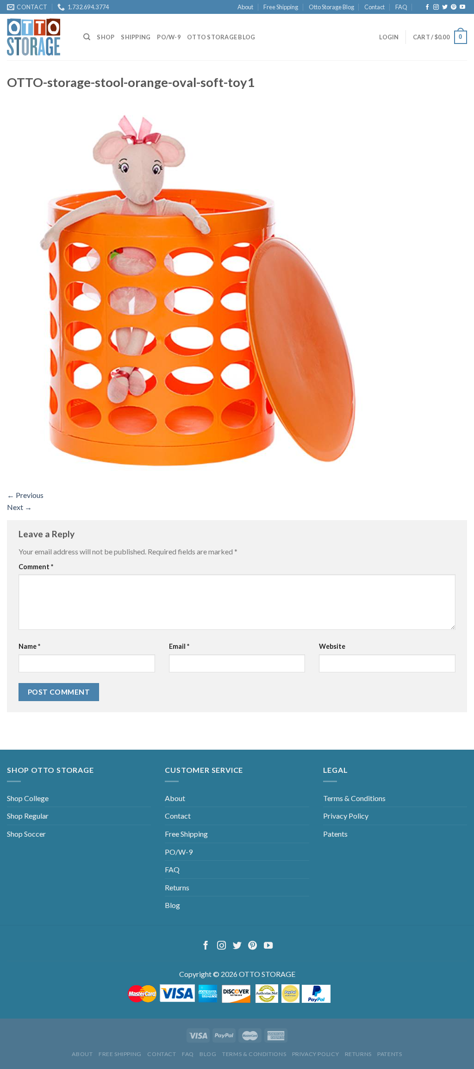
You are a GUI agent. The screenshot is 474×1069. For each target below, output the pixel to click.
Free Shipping (280, 7)
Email (179, 646)
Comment (36, 567)
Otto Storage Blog (331, 7)
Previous (25, 495)
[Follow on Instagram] (436, 7)
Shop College (28, 798)
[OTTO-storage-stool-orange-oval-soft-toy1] (192, 291)
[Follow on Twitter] (445, 7)
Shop (105, 37)
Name (29, 646)
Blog (172, 905)
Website (332, 646)
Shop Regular (28, 815)
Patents (335, 833)
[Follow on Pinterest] (453, 7)
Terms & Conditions (354, 798)
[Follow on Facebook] (427, 7)
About (245, 7)
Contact (374, 7)
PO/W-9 (169, 37)
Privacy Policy (345, 815)
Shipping (135, 37)
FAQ (401, 7)
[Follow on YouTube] (462, 7)
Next (19, 507)
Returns (177, 887)
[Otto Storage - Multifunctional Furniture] (38, 37)
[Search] (86, 37)
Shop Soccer (26, 833)
